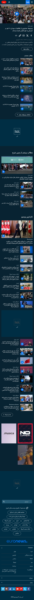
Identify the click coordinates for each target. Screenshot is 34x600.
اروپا (32, 552)
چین (18, 358)
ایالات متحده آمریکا (25, 529)
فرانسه (5, 529)
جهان (15, 552)
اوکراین (14, 529)
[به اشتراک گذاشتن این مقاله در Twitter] (27, 35)
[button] (24, 114)
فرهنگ (14, 562)
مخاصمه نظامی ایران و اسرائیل (17, 512)
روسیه (7, 525)
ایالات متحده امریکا (14, 274)
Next (31, 559)
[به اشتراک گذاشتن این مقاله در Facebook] (31, 35)
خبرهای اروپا (16, 301)
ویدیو (31, 566)
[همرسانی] (23, 35)
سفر (32, 562)
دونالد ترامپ (25, 525)
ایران (17, 247)
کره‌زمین (14, 555)
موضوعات (30, 548)
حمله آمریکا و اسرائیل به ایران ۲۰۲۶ (17, 517)
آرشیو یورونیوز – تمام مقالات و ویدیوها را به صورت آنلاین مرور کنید (9, 571)
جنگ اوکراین (26, 521)
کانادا (17, 283)
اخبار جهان (16, 256)
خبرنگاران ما (30, 570)
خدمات (31, 578)
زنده (4, 2)
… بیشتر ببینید (26, 49)
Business (30, 239)
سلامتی (17, 533)
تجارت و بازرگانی (29, 555)
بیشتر (31, 583)
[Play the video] (17, 13)
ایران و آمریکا (8, 521)
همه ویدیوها (8, 415)
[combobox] (17, 501)
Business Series (14, 404)
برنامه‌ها (14, 566)
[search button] (4, 501)
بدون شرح (30, 175)
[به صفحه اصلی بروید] (28, 2)
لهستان (15, 525)
